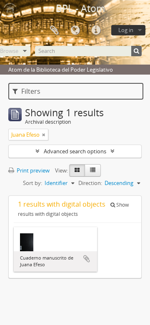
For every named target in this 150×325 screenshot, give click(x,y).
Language (75, 30)
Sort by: (32, 183)
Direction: (90, 183)
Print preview (32, 170)
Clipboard (54, 30)
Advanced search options (75, 151)
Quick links (95, 30)
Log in (125, 30)
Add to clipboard (86, 259)
